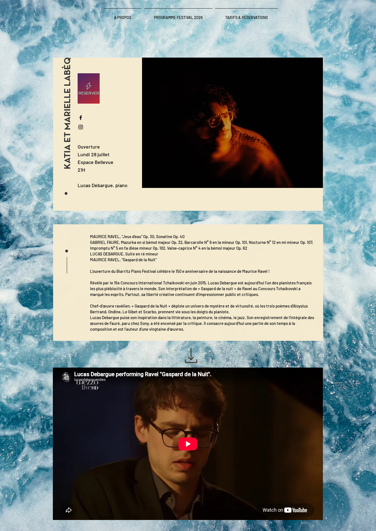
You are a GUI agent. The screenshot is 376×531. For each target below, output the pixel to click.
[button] (68, 115)
